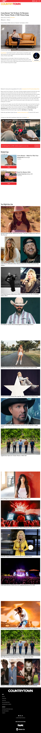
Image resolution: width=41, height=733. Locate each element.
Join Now (37, 145)
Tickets (9, 167)
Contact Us (3, 712)
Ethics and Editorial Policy (6, 702)
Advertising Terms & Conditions (6, 704)
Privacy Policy (4, 698)
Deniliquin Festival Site (21, 174)
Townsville (26, 157)
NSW (32, 174)
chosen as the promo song (22, 112)
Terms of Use (4, 700)
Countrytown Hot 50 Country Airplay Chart (30, 89)
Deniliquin (28, 174)
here (28, 117)
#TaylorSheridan (19, 175)
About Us (3, 696)
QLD (29, 157)
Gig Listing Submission (5, 710)
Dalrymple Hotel (20, 157)
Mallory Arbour (12, 17)
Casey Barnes (3, 52)
